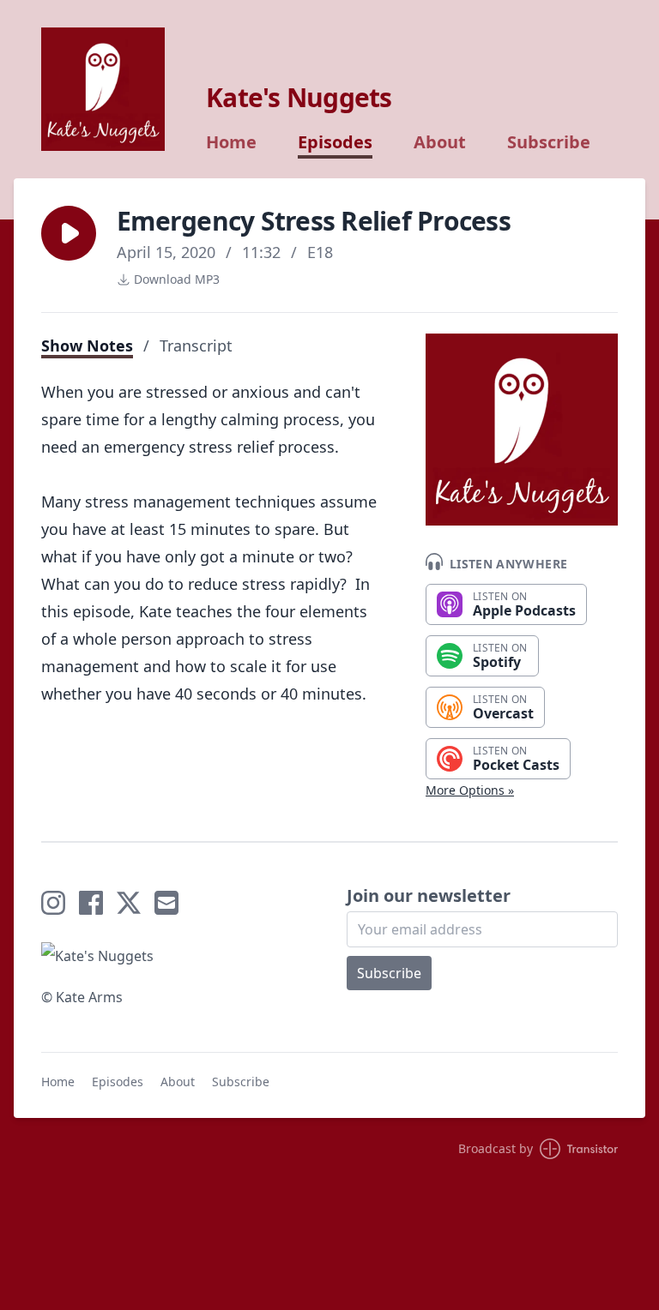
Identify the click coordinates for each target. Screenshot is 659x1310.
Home (231, 142)
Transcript (196, 345)
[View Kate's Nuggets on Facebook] (91, 903)
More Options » (470, 790)
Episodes (335, 142)
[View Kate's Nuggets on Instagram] (53, 903)
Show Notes (87, 345)
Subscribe (548, 142)
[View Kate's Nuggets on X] (129, 903)
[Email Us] (166, 903)
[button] (68, 233)
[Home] (103, 89)
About (440, 142)
